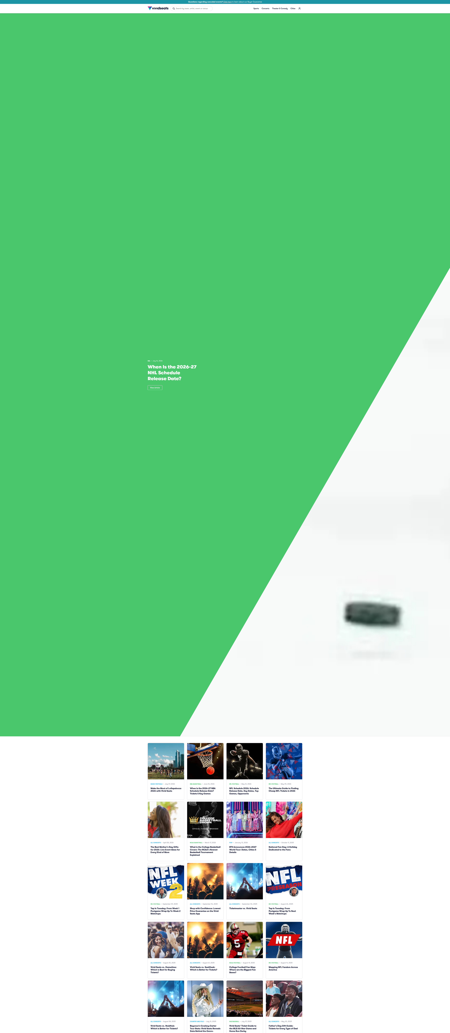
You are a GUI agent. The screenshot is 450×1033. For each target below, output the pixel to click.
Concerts (265, 8)
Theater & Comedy (280, 8)
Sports (256, 8)
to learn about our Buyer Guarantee (225, 2)
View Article (155, 388)
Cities (293, 8)
